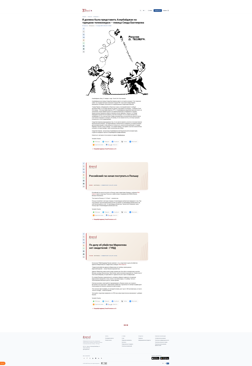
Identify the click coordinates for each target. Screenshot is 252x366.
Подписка (140, 338)
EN (162, 363)
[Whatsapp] (84, 358)
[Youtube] (93, 358)
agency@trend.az (86, 349)
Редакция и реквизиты (127, 340)
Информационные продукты (144, 340)
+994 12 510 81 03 (86, 347)
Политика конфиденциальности (162, 340)
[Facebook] (87, 358)
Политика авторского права (161, 342)
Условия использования (160, 338)
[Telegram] (95, 358)
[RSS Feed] (101, 358)
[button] (83, 28)
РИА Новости (122, 264)
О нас (123, 338)
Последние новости (109, 338)
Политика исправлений (127, 346)
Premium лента (108, 340)
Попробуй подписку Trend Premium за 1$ (105, 149)
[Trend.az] (87, 10)
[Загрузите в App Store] (155, 358)
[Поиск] (140, 10)
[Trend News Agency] (86, 337)
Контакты (124, 342)
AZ (165, 363)
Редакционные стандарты (127, 344)
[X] (90, 358)
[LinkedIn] (98, 358)
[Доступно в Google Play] (164, 358)
